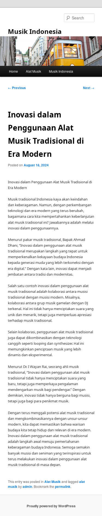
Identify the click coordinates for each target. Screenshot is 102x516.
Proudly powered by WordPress (51, 505)
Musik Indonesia (35, 31)
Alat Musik (33, 71)
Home (13, 71)
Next (88, 87)
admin (27, 486)
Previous (17, 87)
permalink (62, 486)
